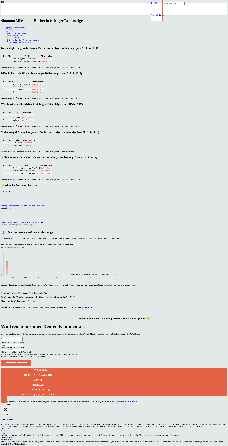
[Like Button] (113, 322)
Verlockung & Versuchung (16, 33)
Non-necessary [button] (6, 437)
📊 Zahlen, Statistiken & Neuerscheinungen (22, 40)
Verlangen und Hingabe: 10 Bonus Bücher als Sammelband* (24, 206)
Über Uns (38, 379)
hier (67, 307)
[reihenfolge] (97, 32)
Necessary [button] (5, 428)
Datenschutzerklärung (39, 389)
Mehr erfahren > (131, 402)
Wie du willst (11, 31)
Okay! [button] (8, 404)
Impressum (38, 384)
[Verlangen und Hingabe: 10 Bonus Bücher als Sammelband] (7, 204)
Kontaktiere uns (89, 307)
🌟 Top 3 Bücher (12, 38)
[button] (154, 3)
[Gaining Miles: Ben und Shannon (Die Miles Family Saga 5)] (7, 220)
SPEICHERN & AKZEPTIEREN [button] (14, 444)
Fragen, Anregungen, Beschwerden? (38, 394)
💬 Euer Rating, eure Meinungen (18, 42)
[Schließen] (163, 15)
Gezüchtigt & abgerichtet (15, 27)
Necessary (8, 431)
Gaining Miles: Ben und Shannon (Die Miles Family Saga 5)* (24, 222)
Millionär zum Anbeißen (15, 36)
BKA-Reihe (10, 29)
